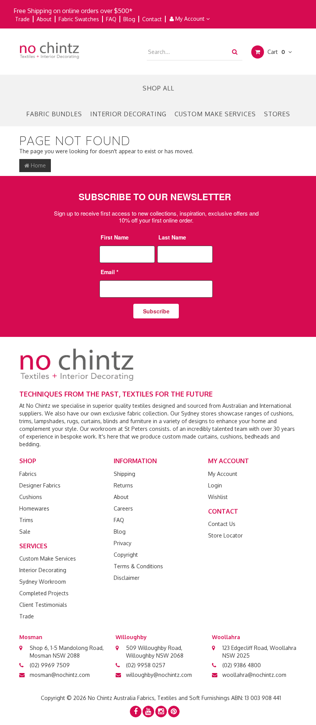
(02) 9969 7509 (50, 665)
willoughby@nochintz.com (159, 674)
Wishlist (218, 497)
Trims (26, 520)
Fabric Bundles (54, 114)
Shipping (124, 473)
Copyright (126, 554)
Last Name (172, 237)
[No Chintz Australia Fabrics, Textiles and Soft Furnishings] (49, 50)
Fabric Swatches (79, 19)
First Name (115, 237)
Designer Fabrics (40, 485)
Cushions (30, 497)
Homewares (34, 508)
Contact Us (221, 524)
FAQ (111, 19)
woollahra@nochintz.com (254, 674)
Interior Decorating (128, 114)
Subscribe (156, 311)
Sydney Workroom (42, 581)
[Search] (234, 51)
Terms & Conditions (138, 566)
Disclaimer (127, 577)
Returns (123, 485)
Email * (109, 272)
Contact (152, 19)
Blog (129, 19)
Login (215, 485)
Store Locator (225, 535)
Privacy (122, 543)
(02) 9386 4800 (241, 665)
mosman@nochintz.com (60, 674)
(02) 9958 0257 (145, 665)
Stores (277, 114)
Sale (24, 531)
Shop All (158, 88)
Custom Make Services (215, 114)
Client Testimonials (43, 604)
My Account (190, 18)
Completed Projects (44, 593)
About (44, 19)
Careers (123, 508)
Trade (22, 19)
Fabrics (28, 473)
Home (37, 165)
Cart (275, 52)
